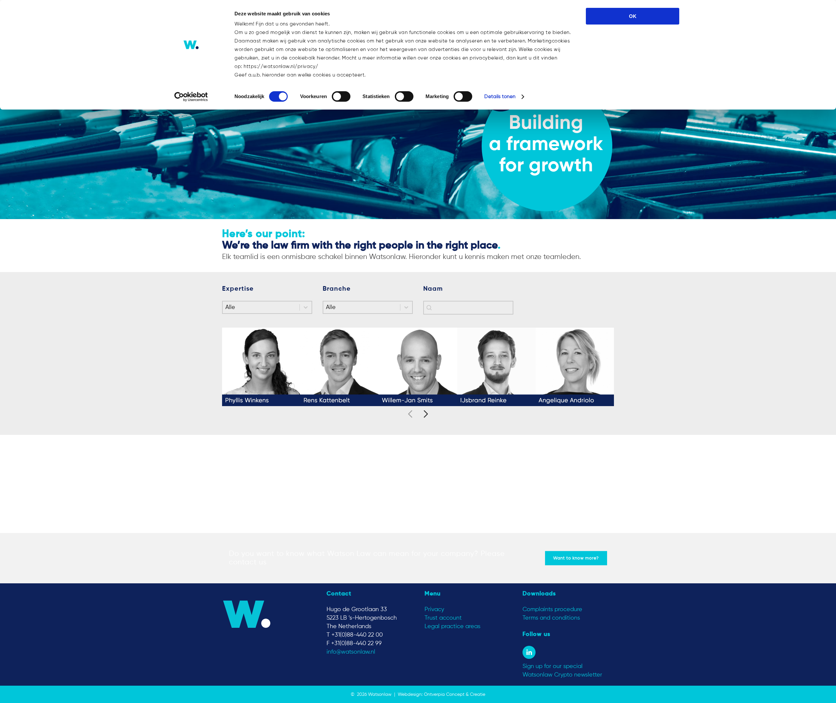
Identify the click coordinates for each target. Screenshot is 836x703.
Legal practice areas (452, 626)
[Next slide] (426, 414)
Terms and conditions (551, 618)
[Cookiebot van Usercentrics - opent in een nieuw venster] (191, 97)
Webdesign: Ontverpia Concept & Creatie (441, 694)
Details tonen (499, 96)
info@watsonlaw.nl (351, 652)
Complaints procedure (552, 609)
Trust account (443, 618)
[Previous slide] (410, 414)
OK (632, 16)
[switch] (341, 96)
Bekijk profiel (261, 371)
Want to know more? (576, 558)
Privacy (434, 609)
